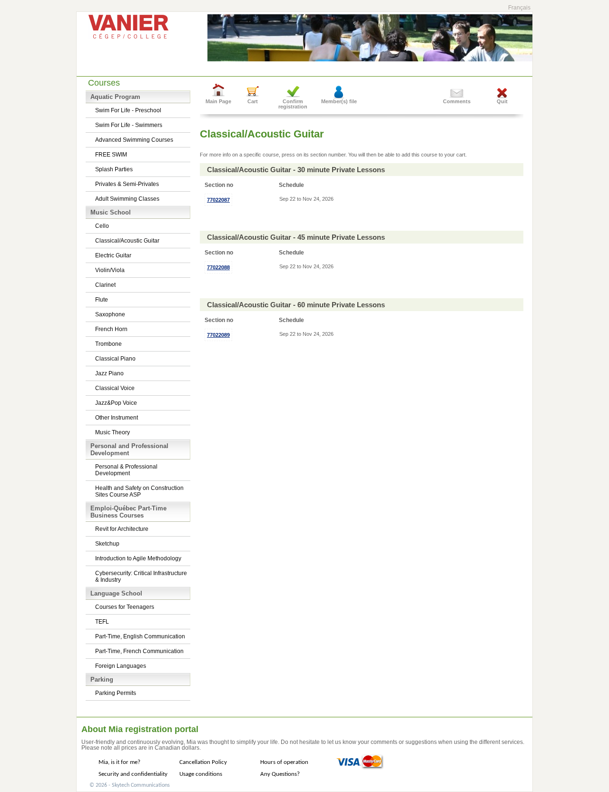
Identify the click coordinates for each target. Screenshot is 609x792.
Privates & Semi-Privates (127, 184)
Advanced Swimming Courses (134, 140)
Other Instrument (116, 417)
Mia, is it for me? (119, 762)
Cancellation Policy (203, 762)
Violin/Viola (110, 270)
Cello (102, 226)
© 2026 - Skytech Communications (129, 785)
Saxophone (110, 314)
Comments (457, 101)
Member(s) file (339, 101)
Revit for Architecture (121, 529)
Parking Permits (115, 693)
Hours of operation (284, 762)
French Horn (111, 329)
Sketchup (107, 543)
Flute (101, 299)
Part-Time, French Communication (139, 651)
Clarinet (105, 285)
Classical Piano (115, 358)
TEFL (102, 621)
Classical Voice (115, 388)
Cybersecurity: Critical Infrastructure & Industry (141, 576)
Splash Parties (114, 169)
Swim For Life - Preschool (128, 110)
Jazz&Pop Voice (116, 403)
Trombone (108, 344)
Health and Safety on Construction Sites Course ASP (139, 491)
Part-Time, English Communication (140, 636)
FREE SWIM (111, 154)
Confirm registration (292, 103)
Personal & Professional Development (126, 470)
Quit (502, 101)
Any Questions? (280, 774)
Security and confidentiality (132, 774)
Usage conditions (200, 774)
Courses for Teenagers (124, 607)
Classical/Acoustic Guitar (127, 240)
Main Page (218, 101)
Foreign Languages (120, 666)
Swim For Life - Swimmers (128, 125)
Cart (252, 101)
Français (519, 7)
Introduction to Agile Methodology (138, 558)
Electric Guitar (113, 255)
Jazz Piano (109, 373)
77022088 (218, 267)
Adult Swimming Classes (127, 199)
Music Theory (112, 432)
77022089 (218, 335)
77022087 (218, 200)
